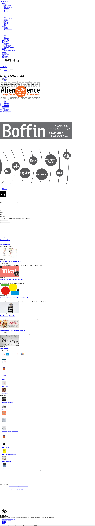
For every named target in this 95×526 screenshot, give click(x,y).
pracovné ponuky (6, 22)
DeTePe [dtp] (4, 1)
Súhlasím (35, 525)
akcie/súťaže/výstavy (7, 5)
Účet (3, 55)
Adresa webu (2, 216)
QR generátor (6, 44)
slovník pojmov (6, 39)
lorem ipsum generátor (7, 46)
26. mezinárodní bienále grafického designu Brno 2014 (14, 297)
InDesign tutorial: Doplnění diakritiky (7, 402)
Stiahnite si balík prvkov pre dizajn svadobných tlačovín (10, 431)
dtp (4, 10)
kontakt (3, 523)
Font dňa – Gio (4, 379)
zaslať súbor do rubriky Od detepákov (9, 50)
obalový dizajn (6, 77)
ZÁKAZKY (5, 24)
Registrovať (4, 53)
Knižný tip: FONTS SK (5, 386)
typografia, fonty (6, 8)
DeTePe (4, 78)
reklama (4, 521)
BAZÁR (3, 49)
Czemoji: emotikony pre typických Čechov (10, 261)
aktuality (5, 4)
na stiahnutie (6, 19)
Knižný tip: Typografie (5, 447)
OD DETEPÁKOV (5, 41)
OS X (5, 35)
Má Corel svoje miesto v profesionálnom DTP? (16, 487)
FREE (5, 25)
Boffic (3, 188)
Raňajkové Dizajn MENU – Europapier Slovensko (12, 330)
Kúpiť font (2, 111)
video (5, 21)
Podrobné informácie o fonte (4, 109)
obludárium (6, 20)
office (5, 36)
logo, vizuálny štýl (7, 9)
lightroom (5, 34)
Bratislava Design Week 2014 (7, 316)
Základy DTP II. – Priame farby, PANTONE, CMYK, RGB (18, 486)
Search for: (2, 68)
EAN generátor (6, 43)
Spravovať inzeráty (5, 57)
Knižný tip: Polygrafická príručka (7, 461)
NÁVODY (3, 26)
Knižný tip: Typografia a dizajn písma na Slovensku (9, 454)
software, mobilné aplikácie (8, 18)
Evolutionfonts (6, 107)
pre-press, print (6, 11)
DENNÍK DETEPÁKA (5, 40)
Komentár (2, 210)
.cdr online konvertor (7, 45)
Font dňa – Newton (5, 348)
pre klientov (6, 28)
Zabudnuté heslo (5, 54)
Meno (1, 212)
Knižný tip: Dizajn (4, 372)
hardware (5, 17)
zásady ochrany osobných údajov (8, 519)
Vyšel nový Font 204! (5, 393)
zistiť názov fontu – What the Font (9, 47)
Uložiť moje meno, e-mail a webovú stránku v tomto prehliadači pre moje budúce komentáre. (16, 218)
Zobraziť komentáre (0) (5, 222)
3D (4, 16)
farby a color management (8, 7)
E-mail (1, 214)
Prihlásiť (4, 52)
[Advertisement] (47, 230)
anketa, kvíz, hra (6, 6)
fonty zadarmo (6, 37)
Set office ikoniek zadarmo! (6, 409)
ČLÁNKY (3, 3)
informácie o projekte (6, 520)
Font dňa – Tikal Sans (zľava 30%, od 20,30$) (11, 279)
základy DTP (6, 27)
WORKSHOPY (4, 48)
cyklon (3, 488)
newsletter (4, 522)
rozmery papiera (6, 38)
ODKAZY (3, 42)
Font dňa (3, 190)
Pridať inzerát (5, 56)
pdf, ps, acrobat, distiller (8, 29)
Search (11, 69)
